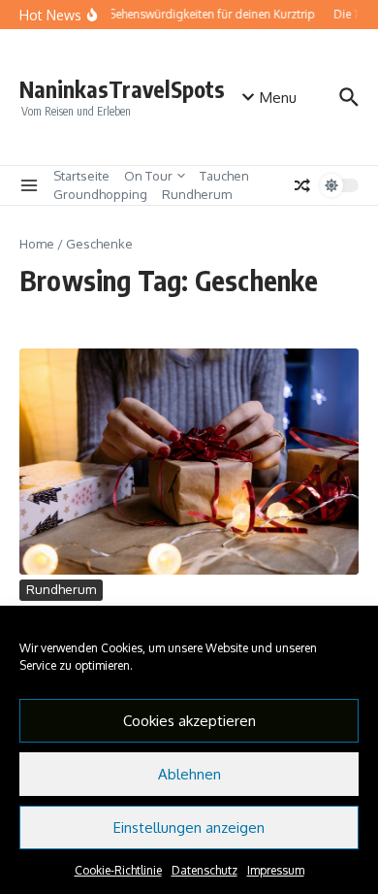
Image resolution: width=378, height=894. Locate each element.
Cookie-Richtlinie (118, 870)
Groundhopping (100, 194)
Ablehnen (189, 774)
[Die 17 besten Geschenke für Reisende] (189, 461)
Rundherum (197, 194)
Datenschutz (204, 870)
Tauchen (224, 175)
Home (36, 243)
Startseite (81, 175)
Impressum (275, 870)
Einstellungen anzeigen (189, 827)
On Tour (148, 175)
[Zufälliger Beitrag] (302, 185)
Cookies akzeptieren (189, 721)
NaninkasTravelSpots (122, 89)
